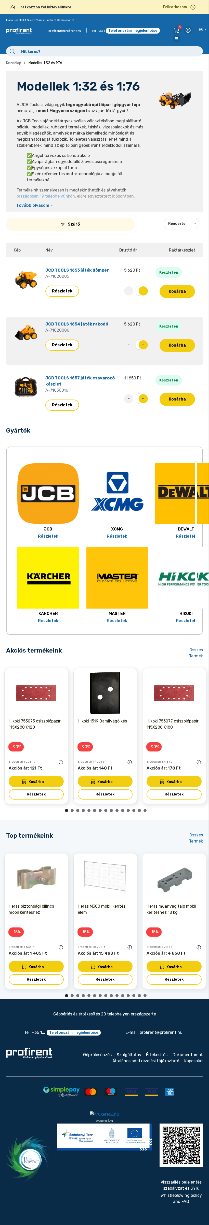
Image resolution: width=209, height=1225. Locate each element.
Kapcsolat (193, 1060)
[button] (66, 810)
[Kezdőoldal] (29, 1053)
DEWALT (186, 529)
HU (201, 29)
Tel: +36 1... (34, 1032)
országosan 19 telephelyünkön (46, 196)
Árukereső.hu (104, 1120)
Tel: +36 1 (98, 31)
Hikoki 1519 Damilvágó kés (102, 721)
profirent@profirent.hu (64, 31)
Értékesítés (156, 1054)
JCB (48, 529)
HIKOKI (186, 613)
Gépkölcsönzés (97, 1054)
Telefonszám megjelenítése (132, 30)
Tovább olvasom (33, 205)
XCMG (117, 529)
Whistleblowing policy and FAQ (181, 1198)
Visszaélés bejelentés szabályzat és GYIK (181, 1185)
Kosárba (177, 291)
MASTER (117, 613)
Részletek (62, 291)
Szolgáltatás (129, 1054)
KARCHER (48, 613)
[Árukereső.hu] (104, 1114)
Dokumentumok (188, 1054)
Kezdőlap (13, 63)
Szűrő (73, 224)
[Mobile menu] (177, 38)
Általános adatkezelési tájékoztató (145, 1060)
